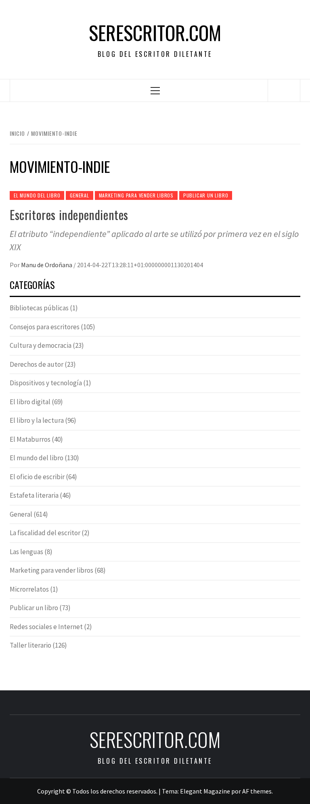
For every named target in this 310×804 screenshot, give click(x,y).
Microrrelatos (29, 589)
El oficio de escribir (37, 476)
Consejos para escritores (45, 326)
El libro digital (30, 401)
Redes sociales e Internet (46, 626)
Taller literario (30, 645)
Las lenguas (26, 551)
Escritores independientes (69, 215)
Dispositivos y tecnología (46, 382)
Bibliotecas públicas (39, 307)
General (79, 195)
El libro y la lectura (37, 420)
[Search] (284, 90)
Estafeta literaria (34, 495)
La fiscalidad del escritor (45, 532)
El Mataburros (30, 439)
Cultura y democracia (40, 345)
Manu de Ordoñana (47, 265)
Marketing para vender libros (136, 195)
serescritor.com (155, 32)
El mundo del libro (37, 195)
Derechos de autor (36, 364)
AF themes (257, 791)
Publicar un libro (205, 195)
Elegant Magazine (205, 791)
